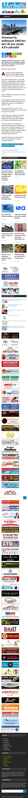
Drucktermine (6, 758)
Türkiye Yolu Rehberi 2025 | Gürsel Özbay (17, 320)
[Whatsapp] (14, 54)
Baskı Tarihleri (6, 744)
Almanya (12, 50)
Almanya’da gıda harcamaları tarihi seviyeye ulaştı (20, 256)
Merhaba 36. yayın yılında (13, 315)
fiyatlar (13, 146)
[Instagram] (9, 56)
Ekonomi (16, 50)
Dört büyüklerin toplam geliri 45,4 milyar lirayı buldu (20, 172)
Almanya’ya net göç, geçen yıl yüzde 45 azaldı (7, 235)
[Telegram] (4, 56)
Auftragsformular (7, 761)
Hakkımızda (6, 740)
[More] (14, 56)
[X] (9, 54)
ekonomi (3, 146)
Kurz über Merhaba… (8, 756)
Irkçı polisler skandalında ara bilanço (10, 150)
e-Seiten (5, 763)
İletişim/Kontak (6, 749)
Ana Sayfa (5, 738)
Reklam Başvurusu (7, 745)
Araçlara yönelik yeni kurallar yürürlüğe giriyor (6, 197)
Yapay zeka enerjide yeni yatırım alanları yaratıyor (20, 216)
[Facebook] (4, 54)
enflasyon (8, 146)
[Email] (19, 54)
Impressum (5, 765)
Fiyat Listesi (6, 742)
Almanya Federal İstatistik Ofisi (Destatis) (15, 144)
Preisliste (5, 760)
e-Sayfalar (5, 747)
